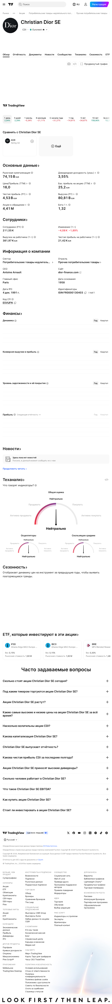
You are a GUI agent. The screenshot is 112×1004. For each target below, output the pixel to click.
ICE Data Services (50, 846)
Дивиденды (8, 936)
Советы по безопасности (36, 985)
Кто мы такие (31, 930)
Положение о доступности (37, 982)
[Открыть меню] (4, 4)
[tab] (95, 320)
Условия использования (36, 968)
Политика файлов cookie (36, 979)
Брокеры (29, 896)
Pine (5, 904)
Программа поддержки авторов (65, 886)
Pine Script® (8, 959)
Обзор (28, 893)
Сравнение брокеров (35, 899)
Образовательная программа (92, 906)
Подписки (29, 879)
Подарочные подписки (36, 885)
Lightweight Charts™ (93, 882)
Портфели (7, 947)
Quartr (40, 860)
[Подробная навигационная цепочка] (14, 13)
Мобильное (8, 968)
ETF (4, 889)
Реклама (88, 896)
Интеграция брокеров (94, 899)
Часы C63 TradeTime (35, 959)
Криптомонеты (10, 895)
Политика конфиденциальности (35, 975)
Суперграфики (9, 878)
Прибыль (7, 933)
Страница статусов (34, 991)
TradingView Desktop (12, 971)
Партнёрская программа (95, 902)
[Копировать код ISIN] (85, 293)
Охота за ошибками (34, 988)
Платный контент (62, 925)
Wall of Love (59, 879)
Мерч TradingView (33, 953)
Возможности (31, 876)
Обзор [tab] (6, 54)
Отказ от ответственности (37, 971)
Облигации (8, 892)
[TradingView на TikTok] (101, 833)
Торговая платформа (94, 888)
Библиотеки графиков (94, 879)
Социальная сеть (62, 876)
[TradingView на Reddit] (106, 833)
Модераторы (60, 893)
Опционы (7, 953)
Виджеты (88, 876)
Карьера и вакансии (34, 942)
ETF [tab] (108, 54)
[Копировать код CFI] (15, 303)
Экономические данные (10, 928)
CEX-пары (7, 898)
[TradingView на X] (68, 833)
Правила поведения (63, 890)
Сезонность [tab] (95, 54)
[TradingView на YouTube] (79, 833)
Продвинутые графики (94, 885)
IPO (4, 939)
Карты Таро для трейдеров (38, 956)
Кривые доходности (12, 950)
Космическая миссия (35, 933)
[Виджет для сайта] (74, 64)
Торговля (58, 902)
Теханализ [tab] (80, 54)
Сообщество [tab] (65, 54)
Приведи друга (61, 882)
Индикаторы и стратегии (65, 916)
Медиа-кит (30, 945)
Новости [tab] (49, 54)
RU (78, 4)
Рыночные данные (34, 882)
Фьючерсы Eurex (33, 916)
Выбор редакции (62, 908)
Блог (27, 936)
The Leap (29, 902)
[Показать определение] (32, 173)
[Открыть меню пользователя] (85, 4)
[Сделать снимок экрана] (69, 64)
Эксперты (58, 919)
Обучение (58, 905)
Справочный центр (34, 939)
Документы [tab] (35, 54)
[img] (43, 29)
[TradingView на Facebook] (74, 833)
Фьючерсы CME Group (35, 913)
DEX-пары (7, 901)
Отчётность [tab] (19, 54)
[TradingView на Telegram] (96, 833)
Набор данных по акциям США (37, 920)
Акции (5, 886)
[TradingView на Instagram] (85, 833)
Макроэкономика (11, 956)
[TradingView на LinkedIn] (90, 833)
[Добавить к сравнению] (32, 141)
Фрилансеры (60, 922)
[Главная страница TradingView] (10, 4)
